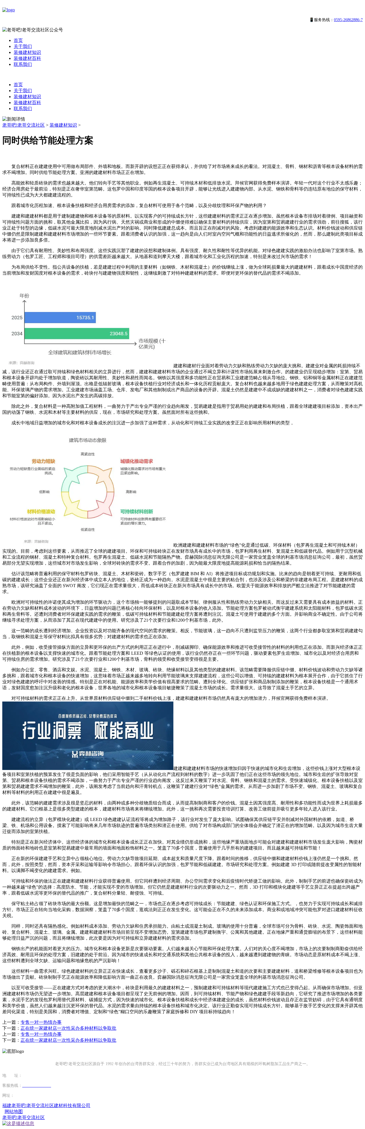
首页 (18, 40)
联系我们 (23, 64)
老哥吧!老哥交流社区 (23, 125)
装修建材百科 (27, 58)
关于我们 (23, 46)
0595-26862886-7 (348, 20)
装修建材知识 (27, 52)
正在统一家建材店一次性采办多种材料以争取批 (68, 1028)
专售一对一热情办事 (41, 1022)
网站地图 (14, 1111)
